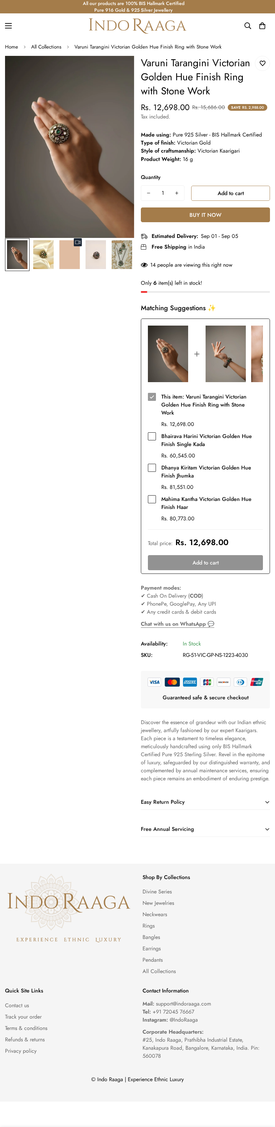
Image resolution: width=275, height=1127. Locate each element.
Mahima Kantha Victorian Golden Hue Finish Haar (206, 503)
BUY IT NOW (205, 215)
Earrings (152, 948)
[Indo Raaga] (137, 25)
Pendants (153, 960)
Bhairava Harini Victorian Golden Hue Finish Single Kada (206, 440)
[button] (262, 25)
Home (11, 47)
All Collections (46, 47)
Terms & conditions (26, 1028)
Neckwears (155, 914)
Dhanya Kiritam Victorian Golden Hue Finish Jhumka (206, 472)
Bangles (151, 937)
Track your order (23, 1017)
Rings (149, 926)
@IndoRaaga (170, 1020)
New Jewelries (158, 903)
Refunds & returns (25, 1039)
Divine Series (157, 891)
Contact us (17, 1005)
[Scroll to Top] (262, 1090)
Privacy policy (21, 1051)
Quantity (151, 177)
